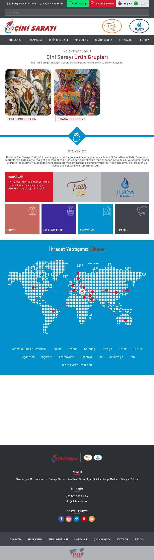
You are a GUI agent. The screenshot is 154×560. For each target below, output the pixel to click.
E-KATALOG (125, 39)
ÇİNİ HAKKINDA (103, 39)
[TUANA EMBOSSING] (77, 92)
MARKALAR (81, 39)
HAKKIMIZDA (35, 39)
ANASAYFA (15, 39)
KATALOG (122, 539)
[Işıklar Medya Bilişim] (77, 556)
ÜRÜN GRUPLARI (58, 39)
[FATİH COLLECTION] (28, 92)
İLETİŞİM (144, 39)
